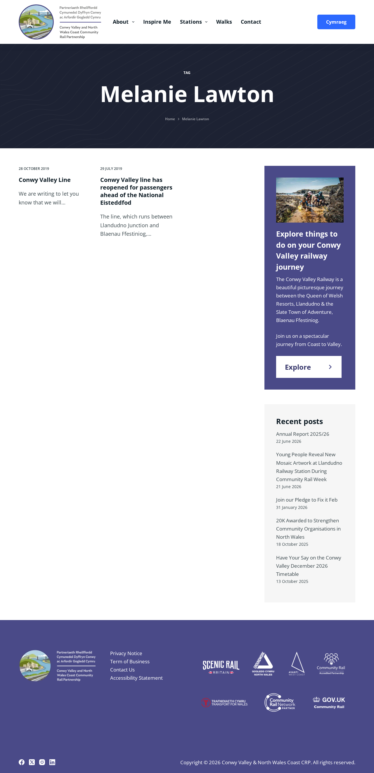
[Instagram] (42, 762)
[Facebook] (22, 762)
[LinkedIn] (52, 762)
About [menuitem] (121, 21)
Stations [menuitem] (191, 21)
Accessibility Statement (136, 677)
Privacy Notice (126, 653)
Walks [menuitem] (224, 21)
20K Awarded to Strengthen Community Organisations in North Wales (308, 528)
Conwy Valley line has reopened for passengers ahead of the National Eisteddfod (136, 191)
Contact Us (122, 669)
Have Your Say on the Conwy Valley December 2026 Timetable (308, 565)
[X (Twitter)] (32, 762)
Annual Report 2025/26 (302, 434)
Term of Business (130, 661)
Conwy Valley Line (45, 180)
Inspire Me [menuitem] (157, 21)
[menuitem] (335, 22)
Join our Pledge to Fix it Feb (306, 499)
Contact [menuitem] (251, 21)
